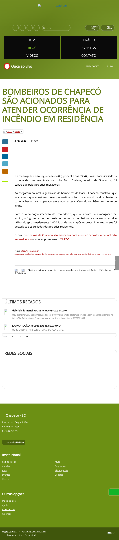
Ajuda (110, 66)
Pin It (5, 149)
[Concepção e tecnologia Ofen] (112, 533)
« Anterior (117, 267)
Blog (9, 132)
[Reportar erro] (23, 270)
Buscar (66, 28)
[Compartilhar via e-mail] (5, 171)
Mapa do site (92, 66)
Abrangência (61, 470)
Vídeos (5, 479)
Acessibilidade (9, 519)
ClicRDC (64, 239)
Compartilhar (5, 141)
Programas (60, 466)
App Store (109, 27)
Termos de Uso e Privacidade (22, 534)
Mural (58, 461)
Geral (17, 132)
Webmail (6, 513)
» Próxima (117, 262)
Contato (59, 474)
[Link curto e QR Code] (9, 531)
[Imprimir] (16, 270)
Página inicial (9, 461)
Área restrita (8, 509)
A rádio (6, 466)
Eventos (6, 474)
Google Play (94, 27)
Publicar (5, 156)
